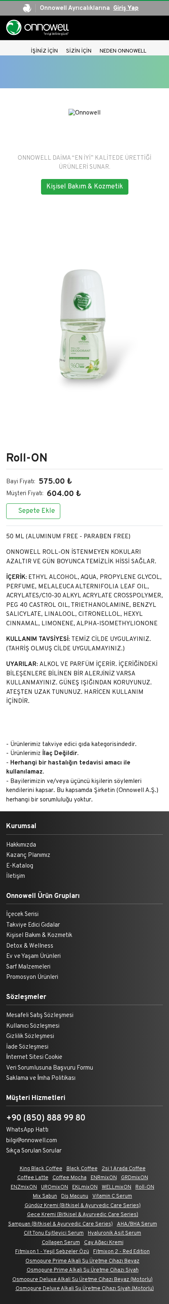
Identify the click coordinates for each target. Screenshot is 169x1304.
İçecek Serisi (22, 914)
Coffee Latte (32, 1178)
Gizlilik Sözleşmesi (30, 1036)
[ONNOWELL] (38, 28)
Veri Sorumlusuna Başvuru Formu (49, 1068)
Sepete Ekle (35, 511)
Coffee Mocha (70, 1178)
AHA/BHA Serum (137, 1224)
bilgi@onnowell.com (31, 1141)
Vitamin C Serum (112, 1196)
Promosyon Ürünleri (32, 977)
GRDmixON (134, 1178)
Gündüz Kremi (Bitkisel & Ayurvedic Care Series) (83, 1206)
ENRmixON (104, 1178)
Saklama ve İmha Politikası (40, 1078)
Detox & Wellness (29, 946)
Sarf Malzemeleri (28, 967)
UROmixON (54, 1187)
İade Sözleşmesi (27, 1047)
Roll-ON (144, 1187)
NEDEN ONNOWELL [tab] (123, 51)
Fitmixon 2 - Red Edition (121, 1252)
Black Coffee (82, 1169)
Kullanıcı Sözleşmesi (32, 1026)
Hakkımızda (21, 845)
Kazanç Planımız (28, 855)
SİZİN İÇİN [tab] (78, 51)
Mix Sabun (45, 1196)
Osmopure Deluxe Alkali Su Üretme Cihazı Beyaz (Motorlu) (82, 1279)
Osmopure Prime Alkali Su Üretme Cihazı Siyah (83, 1270)
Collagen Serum (61, 1243)
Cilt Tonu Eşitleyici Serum (54, 1233)
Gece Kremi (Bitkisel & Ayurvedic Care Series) (82, 1215)
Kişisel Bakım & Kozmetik (84, 187)
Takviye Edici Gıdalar (33, 925)
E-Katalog (19, 866)
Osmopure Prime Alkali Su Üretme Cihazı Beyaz (82, 1261)
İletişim (15, 876)
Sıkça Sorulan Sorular (34, 1151)
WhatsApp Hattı (27, 1130)
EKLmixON (85, 1187)
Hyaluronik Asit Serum (114, 1233)
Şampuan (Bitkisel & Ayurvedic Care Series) (60, 1224)
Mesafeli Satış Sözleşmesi (39, 1015)
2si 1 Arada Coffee (124, 1169)
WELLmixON (116, 1187)
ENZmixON (24, 1187)
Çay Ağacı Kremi (103, 1243)
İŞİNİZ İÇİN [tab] (44, 51)
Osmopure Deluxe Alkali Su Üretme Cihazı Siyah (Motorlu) (85, 1289)
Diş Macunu (74, 1196)
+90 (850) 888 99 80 (45, 1118)
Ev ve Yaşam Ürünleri (33, 956)
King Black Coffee (41, 1169)
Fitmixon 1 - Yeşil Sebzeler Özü (52, 1252)
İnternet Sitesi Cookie (34, 1057)
